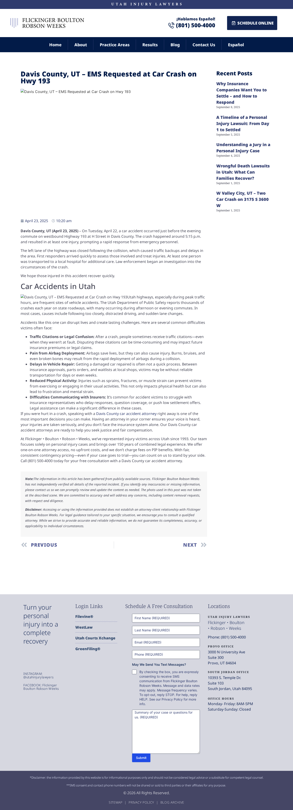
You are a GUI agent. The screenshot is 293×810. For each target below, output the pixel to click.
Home (55, 44)
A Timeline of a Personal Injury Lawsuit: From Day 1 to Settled (242, 123)
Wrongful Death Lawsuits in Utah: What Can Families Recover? (243, 172)
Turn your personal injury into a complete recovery (40, 624)
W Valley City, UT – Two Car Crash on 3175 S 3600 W (242, 199)
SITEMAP (116, 802)
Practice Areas (115, 44)
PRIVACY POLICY (142, 802)
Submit (141, 758)
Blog (175, 44)
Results (150, 44)
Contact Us (204, 44)
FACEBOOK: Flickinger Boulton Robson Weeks (41, 687)
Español (236, 44)
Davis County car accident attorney (126, 413)
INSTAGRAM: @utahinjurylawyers (38, 675)
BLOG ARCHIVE (172, 802)
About (80, 44)
